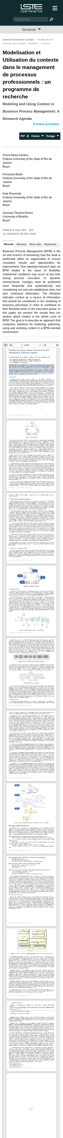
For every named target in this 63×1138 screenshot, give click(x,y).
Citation (36, 136)
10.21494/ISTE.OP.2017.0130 (19, 233)
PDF (23, 136)
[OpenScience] (31, 7)
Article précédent (48, 124)
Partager (51, 136)
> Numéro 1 (32, 43)
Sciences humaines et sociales (18, 39)
